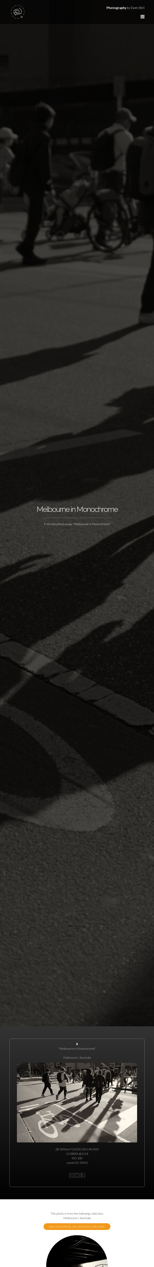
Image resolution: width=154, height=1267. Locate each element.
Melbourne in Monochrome (77, 1226)
